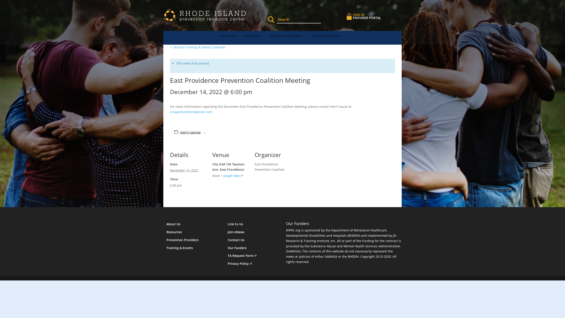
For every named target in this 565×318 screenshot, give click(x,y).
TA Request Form (240, 256)
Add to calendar (190, 133)
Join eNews (236, 232)
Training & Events (179, 248)
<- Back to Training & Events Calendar (198, 47)
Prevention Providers (286, 36)
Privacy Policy (238, 263)
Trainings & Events (326, 36)
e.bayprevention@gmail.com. (192, 112)
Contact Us (236, 240)
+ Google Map (230, 176)
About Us (227, 36)
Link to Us (235, 224)
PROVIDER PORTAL (367, 16)
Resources (252, 36)
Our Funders (237, 248)
